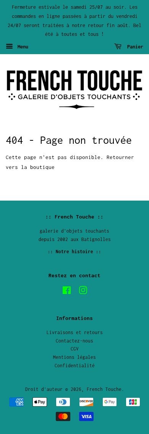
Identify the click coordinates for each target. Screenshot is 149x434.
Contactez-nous (74, 340)
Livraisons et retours (75, 332)
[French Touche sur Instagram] (83, 291)
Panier (134, 47)
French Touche (104, 389)
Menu (21, 47)
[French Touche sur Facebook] (66, 291)
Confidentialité (75, 365)
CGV (75, 348)
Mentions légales (74, 357)
